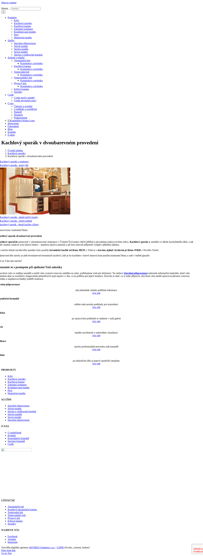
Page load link (8, 550)
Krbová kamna (15, 521)
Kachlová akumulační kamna (22, 509)
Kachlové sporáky (17, 379)
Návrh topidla (14, 408)
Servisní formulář (16, 441)
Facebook (12, 536)
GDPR (60, 547)
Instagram (12, 542)
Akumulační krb (16, 506)
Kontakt (12, 435)
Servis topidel (14, 417)
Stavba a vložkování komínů (22, 411)
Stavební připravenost (135, 273)
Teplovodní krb (15, 512)
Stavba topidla (15, 414)
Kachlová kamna (16, 382)
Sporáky (12, 523)
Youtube (12, 539)
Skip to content (8, 2)
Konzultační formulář (18, 438)
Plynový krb (14, 518)
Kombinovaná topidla (18, 387)
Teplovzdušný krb (17, 515)
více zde (96, 293)
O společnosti (14, 432)
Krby (10, 376)
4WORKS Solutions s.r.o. (42, 547)
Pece (10, 390)
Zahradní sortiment (17, 384)
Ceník (11, 444)
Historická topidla (16, 393)
